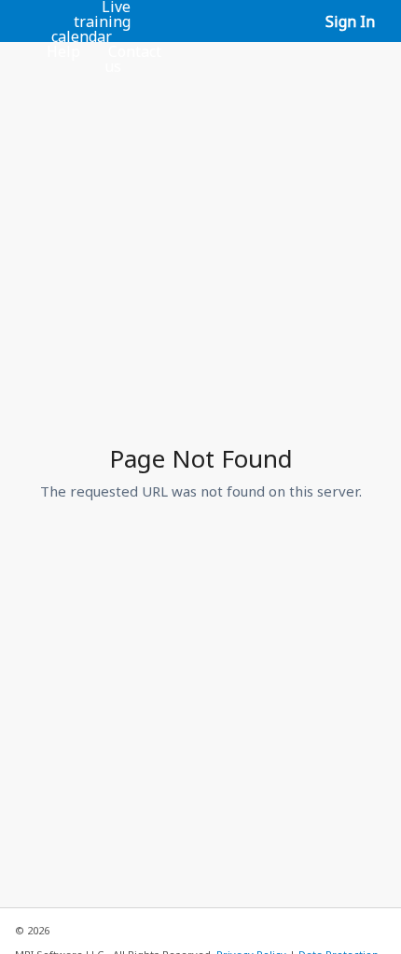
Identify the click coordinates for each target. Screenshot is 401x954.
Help (63, 51)
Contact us (132, 59)
